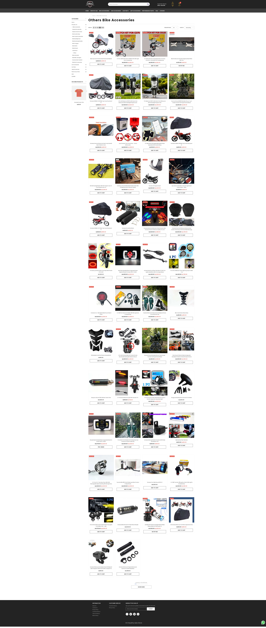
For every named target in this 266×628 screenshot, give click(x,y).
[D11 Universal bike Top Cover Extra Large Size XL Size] (181, 510)
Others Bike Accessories (102, 15)
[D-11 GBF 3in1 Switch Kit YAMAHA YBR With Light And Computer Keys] (128, 298)
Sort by (182, 27)
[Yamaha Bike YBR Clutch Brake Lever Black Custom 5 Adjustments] (128, 467)
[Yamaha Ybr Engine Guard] (154, 171)
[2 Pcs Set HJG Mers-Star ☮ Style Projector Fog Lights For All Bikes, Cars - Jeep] (101, 510)
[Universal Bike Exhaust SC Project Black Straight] (128, 510)
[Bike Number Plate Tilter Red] (181, 425)
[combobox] (127, 4)
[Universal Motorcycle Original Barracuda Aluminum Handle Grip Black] (128, 552)
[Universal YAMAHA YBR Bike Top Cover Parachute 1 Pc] (181, 128)
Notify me (181, 65)
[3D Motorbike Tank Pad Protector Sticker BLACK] (101, 340)
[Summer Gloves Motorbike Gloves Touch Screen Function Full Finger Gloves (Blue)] (154, 340)
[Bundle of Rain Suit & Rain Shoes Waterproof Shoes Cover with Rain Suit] (154, 298)
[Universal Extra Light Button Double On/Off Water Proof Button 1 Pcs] (154, 425)
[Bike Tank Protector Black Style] (181, 298)
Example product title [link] (79, 102)
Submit (151, 609)
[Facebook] (127, 614)
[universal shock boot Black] (128, 213)
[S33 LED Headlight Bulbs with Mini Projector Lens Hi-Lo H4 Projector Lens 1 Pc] (101, 171)
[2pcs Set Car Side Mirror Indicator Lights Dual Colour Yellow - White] (181, 171)
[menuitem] (79, 22)
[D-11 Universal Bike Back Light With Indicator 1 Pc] (128, 383)
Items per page (167, 27)
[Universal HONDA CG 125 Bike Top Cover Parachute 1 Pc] (101, 86)
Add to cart (101, 64)
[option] (79, 97)
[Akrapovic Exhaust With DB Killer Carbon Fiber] (101, 383)
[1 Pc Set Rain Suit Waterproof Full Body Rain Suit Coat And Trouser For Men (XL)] (128, 425)
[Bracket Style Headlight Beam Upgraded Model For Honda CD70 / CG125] (101, 425)
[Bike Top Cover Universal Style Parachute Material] (101, 44)
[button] (79, 24)
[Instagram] (130, 614)
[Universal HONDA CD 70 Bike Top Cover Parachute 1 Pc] (101, 213)
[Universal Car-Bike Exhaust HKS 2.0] (154, 467)
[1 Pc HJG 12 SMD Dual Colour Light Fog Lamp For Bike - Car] (181, 255)
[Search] (129, 4)
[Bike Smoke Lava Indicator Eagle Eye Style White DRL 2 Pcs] (181, 44)
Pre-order (101, 447)
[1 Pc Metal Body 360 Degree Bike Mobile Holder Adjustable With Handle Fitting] (154, 128)
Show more (141, 587)
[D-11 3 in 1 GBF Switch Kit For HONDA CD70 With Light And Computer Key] (128, 44)
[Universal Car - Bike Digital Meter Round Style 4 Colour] (101, 298)
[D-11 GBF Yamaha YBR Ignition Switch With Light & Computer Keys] (181, 467)
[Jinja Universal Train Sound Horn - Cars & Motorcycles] (128, 128)
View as (90, 27)
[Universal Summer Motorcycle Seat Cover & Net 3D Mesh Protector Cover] (101, 128)
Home (93, 15)
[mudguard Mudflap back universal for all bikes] (181, 383)
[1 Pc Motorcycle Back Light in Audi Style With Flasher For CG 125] (101, 255)
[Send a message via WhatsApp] (263, 622)
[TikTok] (134, 614)
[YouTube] (138, 614)
